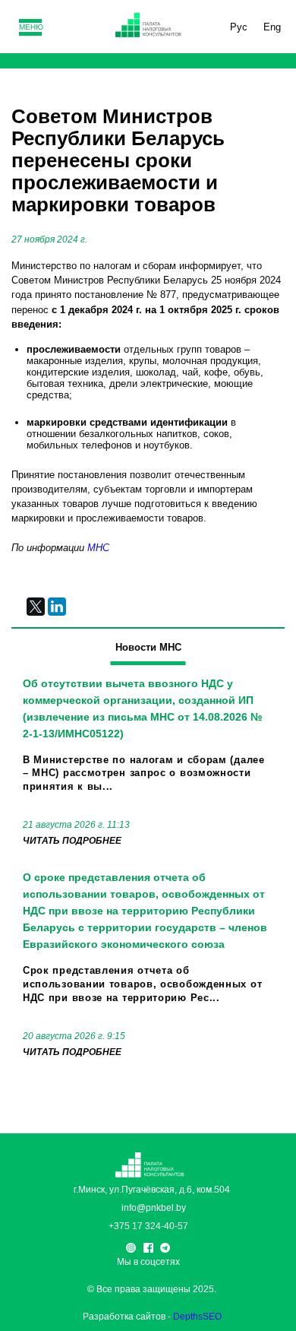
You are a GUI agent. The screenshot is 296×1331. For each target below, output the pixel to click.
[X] (36, 606)
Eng (272, 27)
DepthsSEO (197, 1316)
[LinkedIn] (57, 606)
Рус (238, 27)
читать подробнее (72, 840)
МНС (98, 547)
